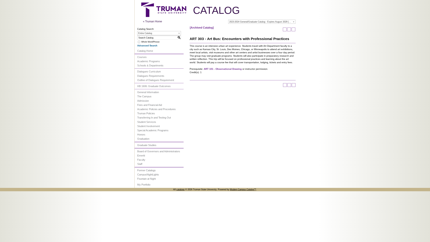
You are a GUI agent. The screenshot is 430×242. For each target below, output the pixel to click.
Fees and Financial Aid (149, 105)
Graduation (143, 138)
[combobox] (261, 22)
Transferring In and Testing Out (154, 117)
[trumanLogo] (163, 16)
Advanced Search (147, 45)
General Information (148, 92)
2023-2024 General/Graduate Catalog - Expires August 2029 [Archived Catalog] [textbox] (262, 22)
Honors (141, 134)
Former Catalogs (146, 170)
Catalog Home (145, 50)
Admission (143, 100)
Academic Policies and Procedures (156, 109)
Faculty (141, 159)
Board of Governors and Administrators (158, 151)
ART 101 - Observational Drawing (223, 69)
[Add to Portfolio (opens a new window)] (285, 29)
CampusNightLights (148, 174)
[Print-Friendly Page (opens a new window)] (289, 29)
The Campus (144, 96)
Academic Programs (148, 61)
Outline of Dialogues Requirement (155, 80)
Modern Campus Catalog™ (243, 189)
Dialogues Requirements (150, 75)
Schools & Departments (150, 65)
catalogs (180, 189)
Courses (142, 57)
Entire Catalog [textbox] (145, 33)
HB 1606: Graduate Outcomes (154, 86)
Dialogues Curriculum (149, 71)
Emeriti (141, 155)
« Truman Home (152, 21)
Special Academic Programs (152, 130)
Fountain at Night (146, 178)
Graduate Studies (146, 145)
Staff (139, 164)
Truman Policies (146, 113)
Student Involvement (148, 126)
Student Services (146, 121)
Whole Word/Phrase (150, 42)
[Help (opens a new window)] (293, 29)
